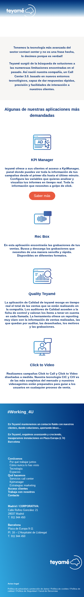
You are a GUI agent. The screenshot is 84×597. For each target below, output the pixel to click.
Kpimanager (16, 481)
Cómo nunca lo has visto (23, 465)
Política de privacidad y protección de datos (28, 589)
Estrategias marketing (21, 485)
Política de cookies (60, 589)
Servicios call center (21, 478)
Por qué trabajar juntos (22, 461)
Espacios (14, 471)
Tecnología (15, 468)
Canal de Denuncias (48, 591)
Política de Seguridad (26, 591)
